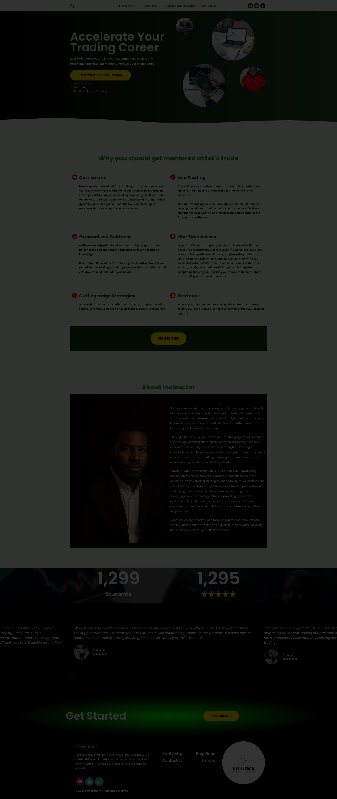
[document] (168, 399)
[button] (220, 404)
